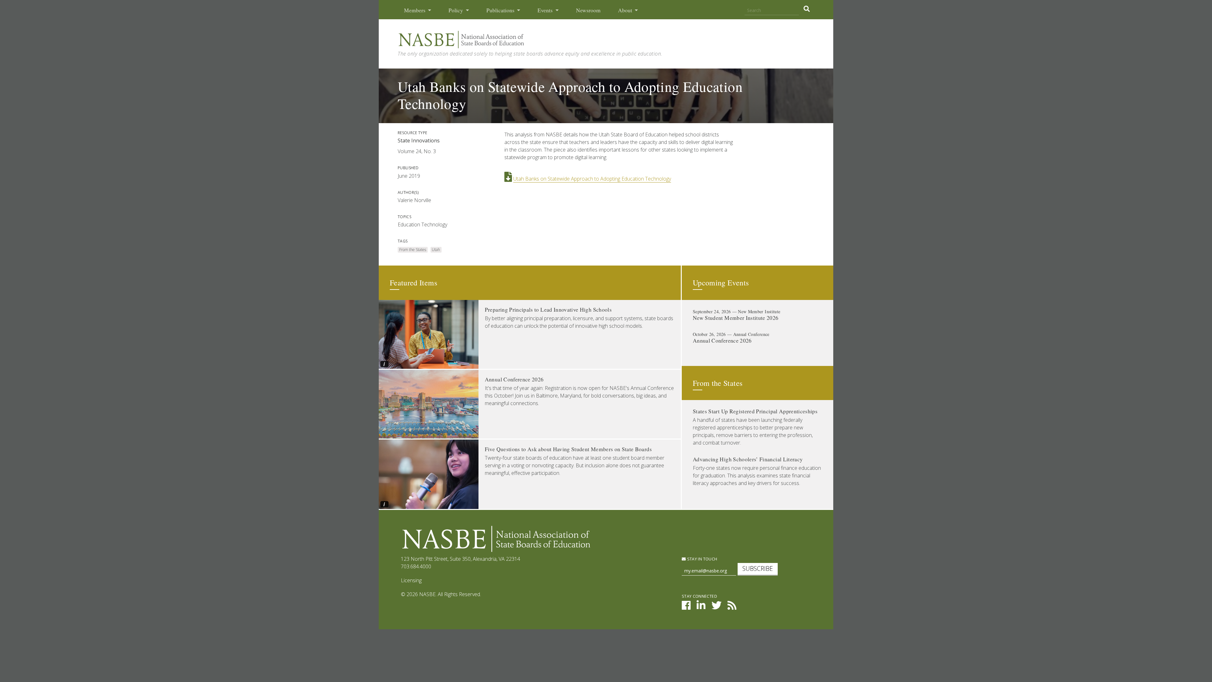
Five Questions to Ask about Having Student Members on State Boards (568, 449)
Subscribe (757, 568)
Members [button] (415, 10)
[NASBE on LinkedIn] (701, 607)
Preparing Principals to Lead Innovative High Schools (548, 309)
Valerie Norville (414, 200)
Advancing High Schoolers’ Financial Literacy (748, 459)
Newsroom (588, 10)
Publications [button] (501, 10)
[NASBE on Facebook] (686, 607)
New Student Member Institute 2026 (736, 317)
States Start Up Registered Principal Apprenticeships (755, 411)
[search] (806, 9)
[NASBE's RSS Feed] (732, 607)
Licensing (411, 580)
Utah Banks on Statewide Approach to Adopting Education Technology (592, 178)
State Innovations (419, 140)
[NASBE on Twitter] (716, 607)
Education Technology (422, 224)
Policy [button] (456, 10)
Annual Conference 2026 (514, 379)
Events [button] (546, 10)
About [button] (625, 10)
